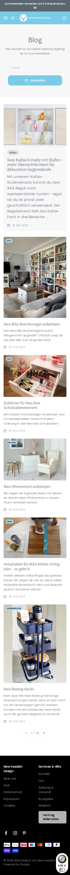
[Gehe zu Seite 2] (44, 733)
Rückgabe (46, 799)
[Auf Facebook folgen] (6, 833)
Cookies (9, 805)
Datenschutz (13, 792)
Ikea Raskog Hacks (19, 688)
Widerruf (45, 805)
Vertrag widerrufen (51, 817)
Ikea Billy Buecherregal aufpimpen (32, 323)
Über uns (10, 779)
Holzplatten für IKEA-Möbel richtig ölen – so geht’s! (32, 566)
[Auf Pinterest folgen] (24, 833)
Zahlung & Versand (46, 790)
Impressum (11, 799)
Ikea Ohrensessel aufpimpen (27, 486)
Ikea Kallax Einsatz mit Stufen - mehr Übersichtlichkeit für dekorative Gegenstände (35, 164)
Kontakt (44, 774)
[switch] (62, 870)
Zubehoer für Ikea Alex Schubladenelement (22, 405)
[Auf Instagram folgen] (15, 833)
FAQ (41, 781)
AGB (7, 785)
